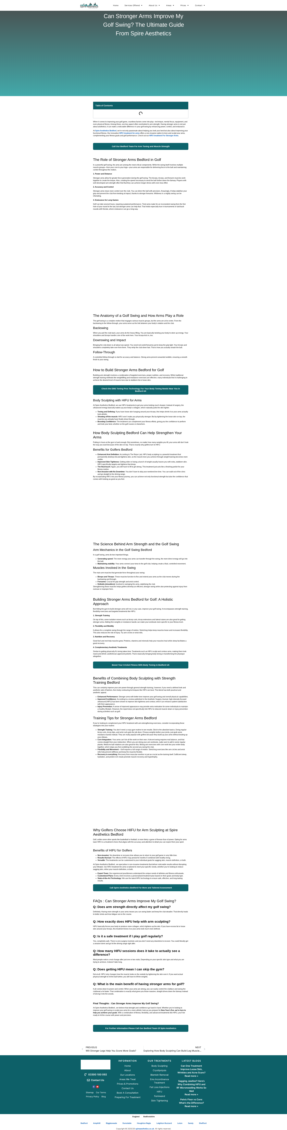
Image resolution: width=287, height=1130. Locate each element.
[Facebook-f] (93, 1086)
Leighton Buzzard (164, 1123)
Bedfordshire (149, 1116)
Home (115, 5)
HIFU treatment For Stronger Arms (163, 136)
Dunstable (127, 1123)
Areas (168, 5)
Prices (183, 5)
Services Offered (132, 5)
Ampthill (96, 1123)
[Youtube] (97, 1086)
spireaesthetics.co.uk (144, 1129)
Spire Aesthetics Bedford (105, 131)
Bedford (84, 1123)
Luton (179, 1123)
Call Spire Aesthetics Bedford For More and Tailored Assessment (141, 888)
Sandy (190, 1123)
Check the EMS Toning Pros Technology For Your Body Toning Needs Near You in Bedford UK (140, 390)
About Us (153, 5)
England (135, 1116)
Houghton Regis (144, 1123)
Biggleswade (111, 1123)
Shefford (203, 1123)
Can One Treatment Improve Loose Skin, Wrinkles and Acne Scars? (191, 1069)
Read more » (191, 1076)
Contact (198, 5)
